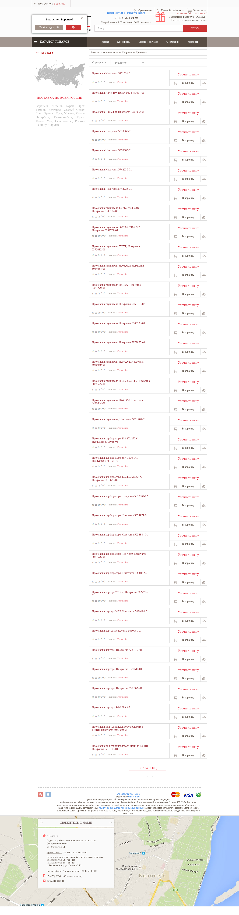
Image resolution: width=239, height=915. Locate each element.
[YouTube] (41, 796)
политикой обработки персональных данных (121, 808)
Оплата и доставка (148, 42)
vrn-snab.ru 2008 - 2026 (128, 794)
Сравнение (145, 10)
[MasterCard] (176, 796)
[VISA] (188, 796)
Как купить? (123, 42)
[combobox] (130, 63)
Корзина (198, 10)
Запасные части (110, 52)
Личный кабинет (171, 10)
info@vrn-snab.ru (55, 881)
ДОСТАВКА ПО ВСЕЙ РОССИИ (59, 97)
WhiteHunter (134, 797)
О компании (172, 42)
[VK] (48, 796)
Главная (105, 42)
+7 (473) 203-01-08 (125, 17)
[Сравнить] (204, 82)
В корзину (188, 82)
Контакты (193, 42)
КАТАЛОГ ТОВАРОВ (54, 41)
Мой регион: (51, 3)
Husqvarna (127, 52)
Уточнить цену (188, 73)
